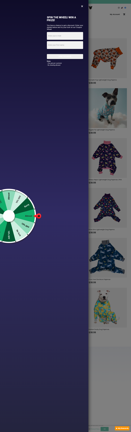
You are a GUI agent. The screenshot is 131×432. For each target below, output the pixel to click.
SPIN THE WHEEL (65, 56)
